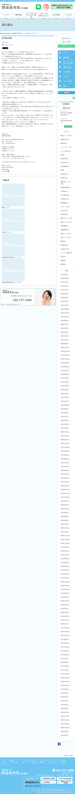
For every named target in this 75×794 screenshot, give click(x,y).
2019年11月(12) (65, 539)
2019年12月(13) (65, 535)
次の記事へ (4, 171)
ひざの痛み (56, 15)
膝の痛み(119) (65, 139)
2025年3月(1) (64, 301)
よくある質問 (32, 762)
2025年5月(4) (64, 293)
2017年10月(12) (65, 635)
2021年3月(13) (65, 478)
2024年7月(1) (64, 324)
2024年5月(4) (64, 332)
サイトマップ (5, 764)
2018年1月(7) (64, 624)
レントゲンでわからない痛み (31, 14)
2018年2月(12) (65, 620)
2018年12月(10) (65, 581)
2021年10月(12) (65, 451)
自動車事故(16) (65, 229)
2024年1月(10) (65, 347)
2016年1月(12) (65, 716)
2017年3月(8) (64, 662)
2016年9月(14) (65, 685)
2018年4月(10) (65, 612)
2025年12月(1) (65, 278)
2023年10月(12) (65, 359)
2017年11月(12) (65, 631)
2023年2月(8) (64, 389)
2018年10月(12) (65, 589)
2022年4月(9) (64, 428)
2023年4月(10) (65, 382)
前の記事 (6, 169)
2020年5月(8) (64, 516)
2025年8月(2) (64, 286)
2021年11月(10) (65, 447)
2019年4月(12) (65, 566)
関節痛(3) (63, 260)
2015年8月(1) (64, 735)
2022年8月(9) (64, 412)
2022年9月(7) (64, 409)
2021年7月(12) (65, 462)
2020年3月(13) (65, 524)
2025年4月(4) (64, 297)
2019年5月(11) (65, 562)
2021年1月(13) (65, 485)
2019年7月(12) (65, 555)
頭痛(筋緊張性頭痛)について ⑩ (11, 282)
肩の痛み (28, 33)
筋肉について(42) (66, 233)
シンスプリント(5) (66, 147)
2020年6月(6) (64, 512)
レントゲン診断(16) (66, 252)
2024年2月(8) (64, 343)
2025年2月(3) (64, 305)
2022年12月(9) (65, 397)
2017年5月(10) (65, 654)
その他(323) (64, 191)
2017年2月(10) (65, 666)
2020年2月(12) (65, 528)
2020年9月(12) (65, 501)
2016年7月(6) (64, 693)
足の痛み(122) (65, 199)
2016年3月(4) (64, 708)
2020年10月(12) (65, 497)
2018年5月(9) (64, 608)
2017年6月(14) (65, 651)
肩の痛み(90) (64, 158)
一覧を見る (68, 126)
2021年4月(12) (65, 474)
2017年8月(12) (65, 643)
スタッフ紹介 (67, 81)
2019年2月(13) (65, 574)
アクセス (68, 15)
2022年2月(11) (65, 435)
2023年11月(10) (65, 355)
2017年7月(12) (65, 647)
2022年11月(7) (65, 401)
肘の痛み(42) (64, 174)
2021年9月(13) (65, 455)
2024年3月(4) (64, 340)
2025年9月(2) (64, 282)
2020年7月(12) (65, 508)
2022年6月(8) (64, 420)
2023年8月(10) (65, 366)
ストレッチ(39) (65, 206)
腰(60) (62, 170)
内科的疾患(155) (65, 187)
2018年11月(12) (65, 585)
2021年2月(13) (65, 482)
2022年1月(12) (65, 439)
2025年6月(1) (64, 290)
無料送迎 (18, 15)
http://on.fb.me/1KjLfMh (7, 167)
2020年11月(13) (65, 493)
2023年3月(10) (65, 386)
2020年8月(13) (65, 505)
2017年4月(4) (64, 658)
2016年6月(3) (64, 697)
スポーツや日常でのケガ (44, 15)
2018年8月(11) (65, 597)
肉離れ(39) (64, 143)
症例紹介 (42, 762)
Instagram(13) (65, 249)
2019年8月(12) (65, 551)
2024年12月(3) (65, 309)
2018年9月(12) (65, 593)
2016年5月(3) (64, 701)
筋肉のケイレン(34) (66, 218)
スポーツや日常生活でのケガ (47, 760)
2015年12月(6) (65, 720)
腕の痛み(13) (64, 245)
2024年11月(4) (65, 313)
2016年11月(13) (65, 677)
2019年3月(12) (65, 570)
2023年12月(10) (65, 351)
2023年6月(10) (65, 374)
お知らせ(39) (64, 210)
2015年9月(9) (64, 731)
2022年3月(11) (65, 432)
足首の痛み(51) (65, 166)
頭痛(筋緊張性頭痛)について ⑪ (11, 257)
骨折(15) (63, 256)
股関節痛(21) (64, 203)
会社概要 (63, 762)
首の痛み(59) (64, 162)
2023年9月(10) (65, 363)
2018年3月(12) (65, 616)
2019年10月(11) (65, 543)
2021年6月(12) (65, 466)
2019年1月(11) (65, 578)
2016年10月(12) (65, 681)
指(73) (62, 155)
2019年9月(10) (65, 547)
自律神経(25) (64, 226)
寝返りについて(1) (66, 222)
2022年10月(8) (65, 405)
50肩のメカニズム (7, 232)
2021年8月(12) (65, 459)
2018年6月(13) (65, 604)
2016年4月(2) (64, 704)
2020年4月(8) (64, 520)
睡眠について (6, 207)
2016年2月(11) (65, 712)
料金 (64, 86)
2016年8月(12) (65, 689)
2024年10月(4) (65, 316)
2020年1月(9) (64, 532)
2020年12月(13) (65, 489)
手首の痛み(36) (65, 195)
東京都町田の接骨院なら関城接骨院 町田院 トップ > (13, 33)
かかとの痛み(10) (66, 151)
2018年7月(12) (65, 601)
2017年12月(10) (65, 627)
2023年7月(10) (65, 370)
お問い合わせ (53, 762)
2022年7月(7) (64, 416)
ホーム (3, 760)
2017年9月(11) (65, 639)
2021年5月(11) (65, 470)
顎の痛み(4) (64, 178)
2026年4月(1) (64, 274)
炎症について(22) (66, 237)
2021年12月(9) (65, 443)
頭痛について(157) (66, 135)
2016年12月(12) (65, 674)
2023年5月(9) (64, 378)
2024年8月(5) (64, 320)
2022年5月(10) (65, 424)
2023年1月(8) (64, 393)
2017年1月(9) (64, 670)
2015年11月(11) (65, 724)
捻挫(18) (63, 241)
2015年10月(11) (65, 727)
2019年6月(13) (65, 558)
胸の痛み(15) (64, 214)
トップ (6, 15)
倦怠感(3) (63, 264)
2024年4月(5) (64, 336)
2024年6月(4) (64, 328)
